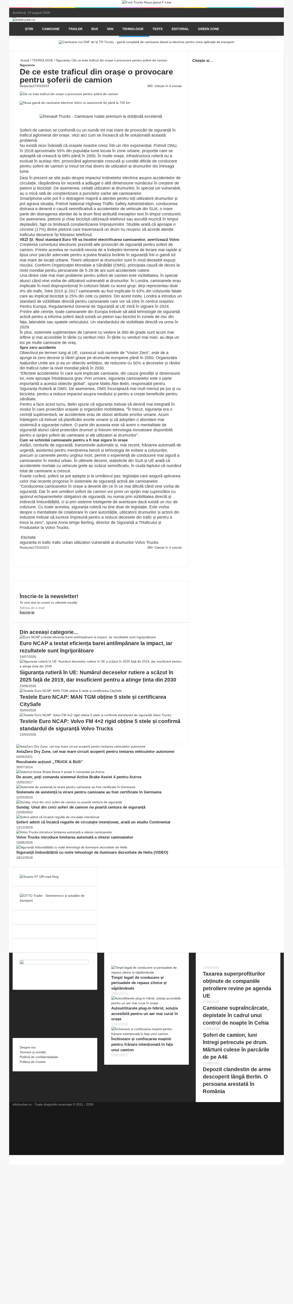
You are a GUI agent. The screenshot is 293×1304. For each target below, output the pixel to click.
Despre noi (27, 1047)
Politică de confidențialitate (39, 1057)
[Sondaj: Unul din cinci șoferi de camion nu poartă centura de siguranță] (69, 802)
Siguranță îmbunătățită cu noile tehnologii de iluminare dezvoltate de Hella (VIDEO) (92, 852)
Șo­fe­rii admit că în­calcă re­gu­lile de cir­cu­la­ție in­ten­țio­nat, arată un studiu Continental (93, 822)
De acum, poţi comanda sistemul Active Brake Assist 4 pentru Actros (78, 777)
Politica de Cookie (33, 1062)
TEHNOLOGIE (133, 29)
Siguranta (63, 60)
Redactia (26, 86)
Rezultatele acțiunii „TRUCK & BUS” (49, 762)
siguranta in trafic (35, 542)
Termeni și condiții (33, 1052)
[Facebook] (20, 552)
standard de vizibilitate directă (47, 301)
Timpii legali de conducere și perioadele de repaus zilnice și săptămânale (139, 983)
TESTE (157, 29)
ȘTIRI (29, 29)
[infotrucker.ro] (24, 19)
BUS (94, 29)
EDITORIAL (180, 29)
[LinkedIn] (21, 552)
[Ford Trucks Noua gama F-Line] (146, 3)
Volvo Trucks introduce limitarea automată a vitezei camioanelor (74, 837)
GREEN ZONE (208, 29)
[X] (10, 1157)
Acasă (24, 60)
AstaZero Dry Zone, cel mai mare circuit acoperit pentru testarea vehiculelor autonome (95, 751)
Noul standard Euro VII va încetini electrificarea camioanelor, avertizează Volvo (107, 239)
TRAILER (75, 29)
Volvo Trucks (56, 527)
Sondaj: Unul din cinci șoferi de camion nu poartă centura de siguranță (80, 807)
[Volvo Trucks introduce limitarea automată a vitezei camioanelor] (64, 832)
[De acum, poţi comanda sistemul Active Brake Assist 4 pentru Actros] (60, 772)
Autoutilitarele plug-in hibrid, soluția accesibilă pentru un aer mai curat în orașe (144, 1013)
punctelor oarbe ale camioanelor (112, 193)
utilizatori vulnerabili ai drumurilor (104, 542)
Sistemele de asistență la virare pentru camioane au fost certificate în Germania (88, 792)
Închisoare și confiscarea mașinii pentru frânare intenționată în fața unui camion (142, 1044)
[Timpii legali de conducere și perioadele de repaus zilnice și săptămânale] (146, 972)
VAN (110, 29)
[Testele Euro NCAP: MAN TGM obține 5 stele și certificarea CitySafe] (71, 691)
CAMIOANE (51, 29)
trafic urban (62, 542)
